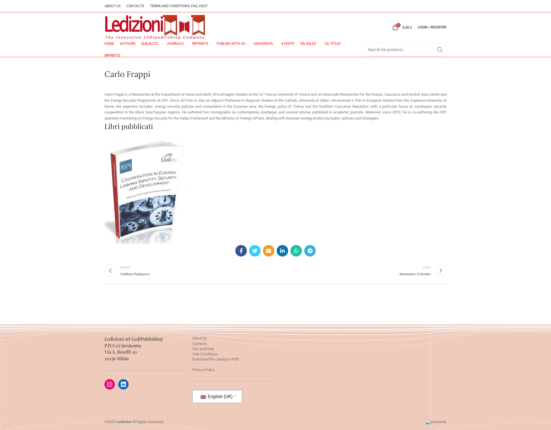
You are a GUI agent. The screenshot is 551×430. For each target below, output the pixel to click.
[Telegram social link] (310, 251)
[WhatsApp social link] (296, 251)
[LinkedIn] (123, 384)
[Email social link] (268, 251)
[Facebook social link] (241, 251)
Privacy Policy (203, 370)
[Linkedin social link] (282, 251)
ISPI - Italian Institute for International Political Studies (146, 186)
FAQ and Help (203, 349)
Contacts (199, 344)
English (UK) (220, 396)
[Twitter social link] (255, 251)
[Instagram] (109, 384)
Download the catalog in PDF (215, 359)
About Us (199, 338)
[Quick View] (126, 218)
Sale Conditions (205, 354)
